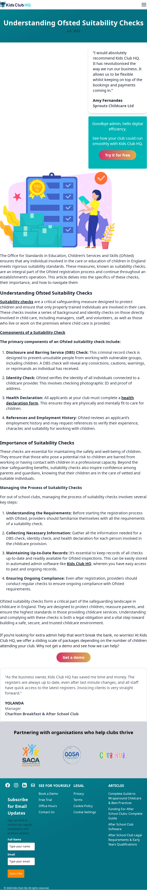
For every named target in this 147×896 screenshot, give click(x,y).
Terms (78, 800)
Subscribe (16, 873)
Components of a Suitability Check (32, 332)
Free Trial (45, 800)
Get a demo (73, 657)
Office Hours (48, 806)
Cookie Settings (85, 812)
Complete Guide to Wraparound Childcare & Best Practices (124, 798)
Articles (116, 785)
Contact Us (47, 812)
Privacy (79, 794)
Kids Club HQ (79, 563)
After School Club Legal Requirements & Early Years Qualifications (125, 839)
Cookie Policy (83, 806)
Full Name (14, 839)
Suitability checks (16, 301)
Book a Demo (48, 794)
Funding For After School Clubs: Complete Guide (125, 813)
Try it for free (117, 155)
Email (12, 854)
